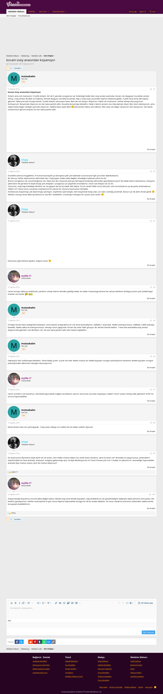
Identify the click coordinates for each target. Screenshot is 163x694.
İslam (132, 669)
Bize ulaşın (103, 687)
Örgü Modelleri (103, 673)
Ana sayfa (148, 687)
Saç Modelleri (70, 665)
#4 (154, 287)
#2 (154, 171)
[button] (44, 11)
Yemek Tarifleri (70, 669)
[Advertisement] (81, 37)
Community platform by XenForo (81, 692)
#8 (154, 423)
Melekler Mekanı (16, 11)
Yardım (140, 687)
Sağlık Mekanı (135, 661)
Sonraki (17, 68)
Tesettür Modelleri (105, 676)
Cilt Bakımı (69, 673)
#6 (154, 356)
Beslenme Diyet (136, 665)
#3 (154, 221)
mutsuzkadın (13, 64)
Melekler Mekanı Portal (74, 676)
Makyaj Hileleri (135, 673)
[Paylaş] (150, 89)
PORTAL (31, 11)
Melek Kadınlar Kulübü (41, 669)
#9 (154, 453)
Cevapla (152, 149)
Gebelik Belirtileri (71, 661)
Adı (9, 620)
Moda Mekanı (103, 661)
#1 (154, 89)
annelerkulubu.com (40, 673)
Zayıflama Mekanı (137, 676)
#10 (153, 494)
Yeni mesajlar (11, 16)
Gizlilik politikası (130, 687)
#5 (154, 320)
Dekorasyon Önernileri (41, 665)
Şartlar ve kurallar (116, 687)
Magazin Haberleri (105, 669)
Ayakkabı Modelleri (40, 661)
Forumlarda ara (24, 16)
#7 (154, 389)
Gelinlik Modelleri (104, 665)
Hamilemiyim (58, 11)
